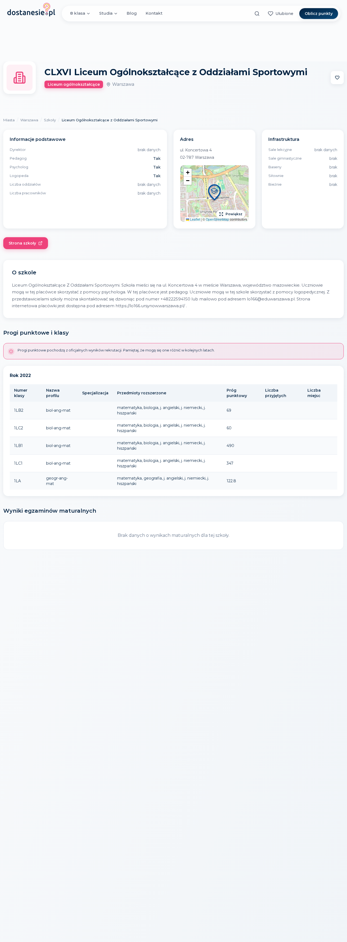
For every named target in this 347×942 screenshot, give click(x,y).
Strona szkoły (22, 243)
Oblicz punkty (319, 13)
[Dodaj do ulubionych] (337, 77)
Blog (132, 13)
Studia (106, 13)
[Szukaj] (257, 13)
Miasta (9, 120)
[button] (214, 193)
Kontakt (154, 13)
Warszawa (29, 120)
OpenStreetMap (217, 219)
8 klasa (77, 13)
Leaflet (194, 219)
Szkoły (50, 120)
